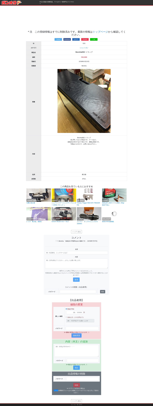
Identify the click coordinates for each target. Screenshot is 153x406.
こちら (56, 390)
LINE (93, 39)
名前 (76, 249)
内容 (76, 257)
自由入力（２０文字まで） (75, 317)
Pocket (85, 39)
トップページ (100, 31)
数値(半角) (70, 309)
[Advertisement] (76, 18)
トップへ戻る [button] (76, 232)
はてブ (76, 39)
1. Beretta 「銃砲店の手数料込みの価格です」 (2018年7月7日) (77, 241)
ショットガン (84, 48)
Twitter (58, 39)
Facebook (67, 39)
